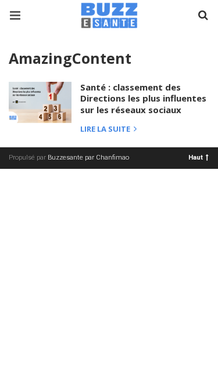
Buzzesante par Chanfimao (88, 157)
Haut (195, 157)
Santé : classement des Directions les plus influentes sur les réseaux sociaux (143, 98)
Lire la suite (106, 129)
